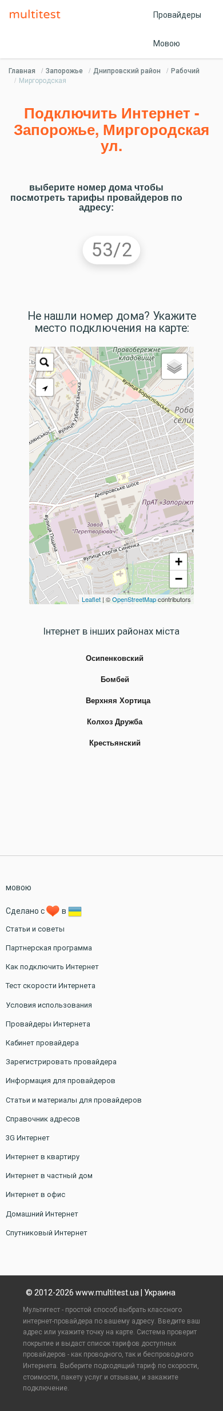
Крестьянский (115, 743)
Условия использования (49, 1005)
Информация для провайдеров (61, 1080)
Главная (22, 71)
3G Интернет (28, 1137)
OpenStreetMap (134, 599)
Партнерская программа (49, 948)
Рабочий (185, 71)
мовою (18, 887)
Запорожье (64, 71)
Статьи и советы (35, 929)
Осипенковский (115, 659)
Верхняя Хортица (118, 701)
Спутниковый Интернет (46, 1232)
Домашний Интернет (42, 1214)
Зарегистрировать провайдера (61, 1061)
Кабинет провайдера (42, 1043)
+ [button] (178, 561)
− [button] (178, 579)
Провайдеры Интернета (48, 1024)
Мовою (166, 43)
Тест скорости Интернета (50, 985)
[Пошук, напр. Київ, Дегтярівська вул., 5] (44, 362)
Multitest (37, 15)
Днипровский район (127, 71)
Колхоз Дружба (114, 722)
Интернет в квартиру (42, 1156)
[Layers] (174, 366)
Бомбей (115, 680)
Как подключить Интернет (52, 966)
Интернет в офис (35, 1194)
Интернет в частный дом (49, 1175)
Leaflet (91, 599)
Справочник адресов (43, 1119)
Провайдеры (177, 14)
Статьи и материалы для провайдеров (74, 1100)
